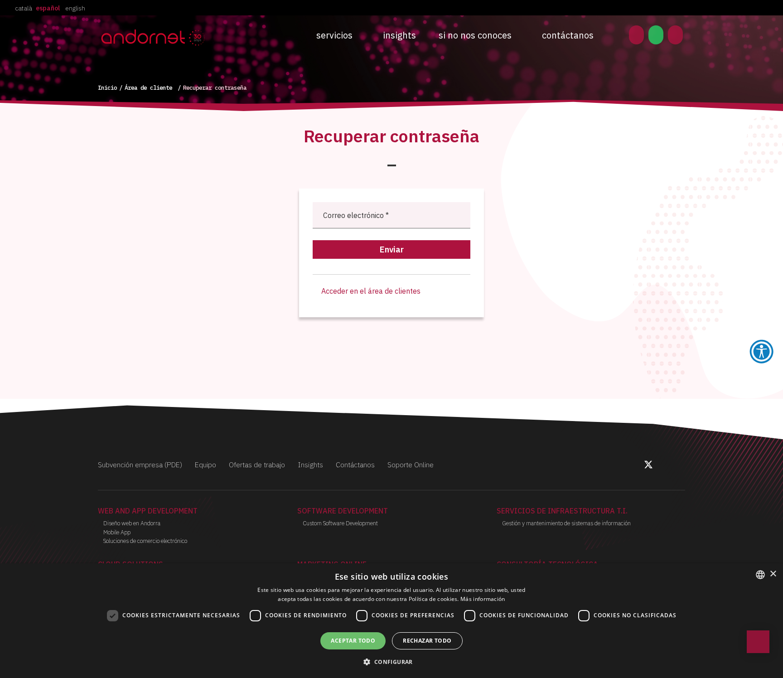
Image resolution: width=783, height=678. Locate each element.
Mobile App (116, 532)
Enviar (392, 249)
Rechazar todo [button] (427, 640)
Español (48, 8)
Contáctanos (568, 35)
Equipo (205, 464)
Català (23, 8)
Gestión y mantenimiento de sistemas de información (566, 523)
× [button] (772, 574)
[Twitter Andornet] (649, 465)
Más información (482, 599)
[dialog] (391, 620)
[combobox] (760, 574)
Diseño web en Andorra (131, 523)
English (75, 8)
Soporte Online (410, 464)
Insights (399, 35)
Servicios (334, 35)
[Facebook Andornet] (638, 465)
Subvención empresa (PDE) (140, 464)
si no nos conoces (475, 35)
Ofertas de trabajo (257, 464)
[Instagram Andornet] (658, 465)
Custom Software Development (340, 523)
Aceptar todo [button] (353, 640)
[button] (391, 661)
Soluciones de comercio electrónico (145, 541)
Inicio (107, 88)
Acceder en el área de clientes (369, 290)
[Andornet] (155, 36)
